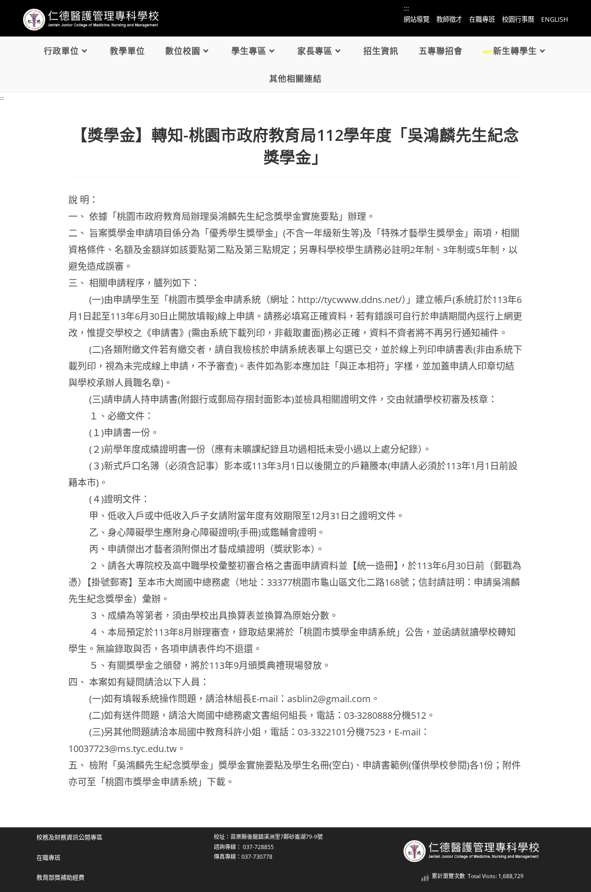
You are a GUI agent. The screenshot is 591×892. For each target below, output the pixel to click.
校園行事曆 (518, 19)
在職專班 (482, 19)
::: (2, 98)
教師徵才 (449, 19)
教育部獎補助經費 (60, 877)
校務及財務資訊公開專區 (69, 837)
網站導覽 (416, 19)
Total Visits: (483, 876)
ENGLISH (554, 19)
